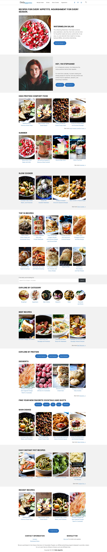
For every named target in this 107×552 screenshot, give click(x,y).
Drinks (48, 2)
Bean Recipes (64, 356)
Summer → (83, 165)
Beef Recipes (53, 356)
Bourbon (38, 404)
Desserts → (82, 395)
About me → (69, 84)
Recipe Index (40, 2)
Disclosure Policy (35, 541)
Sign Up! (66, 539)
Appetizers (64, 2)
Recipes (59, 84)
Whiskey (66, 404)
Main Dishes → (82, 442)
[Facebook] (74, 2)
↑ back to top (53, 530)
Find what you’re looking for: (26, 277)
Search (82, 280)
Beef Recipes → (81, 345)
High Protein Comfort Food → (78, 128)
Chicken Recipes (41, 356)
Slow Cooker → (81, 206)
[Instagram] (81, 2)
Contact (35, 539)
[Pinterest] (78, 2)
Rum (59, 404)
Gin (53, 404)
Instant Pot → (82, 483)
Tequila (46, 404)
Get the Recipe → (60, 43)
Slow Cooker (55, 2)
